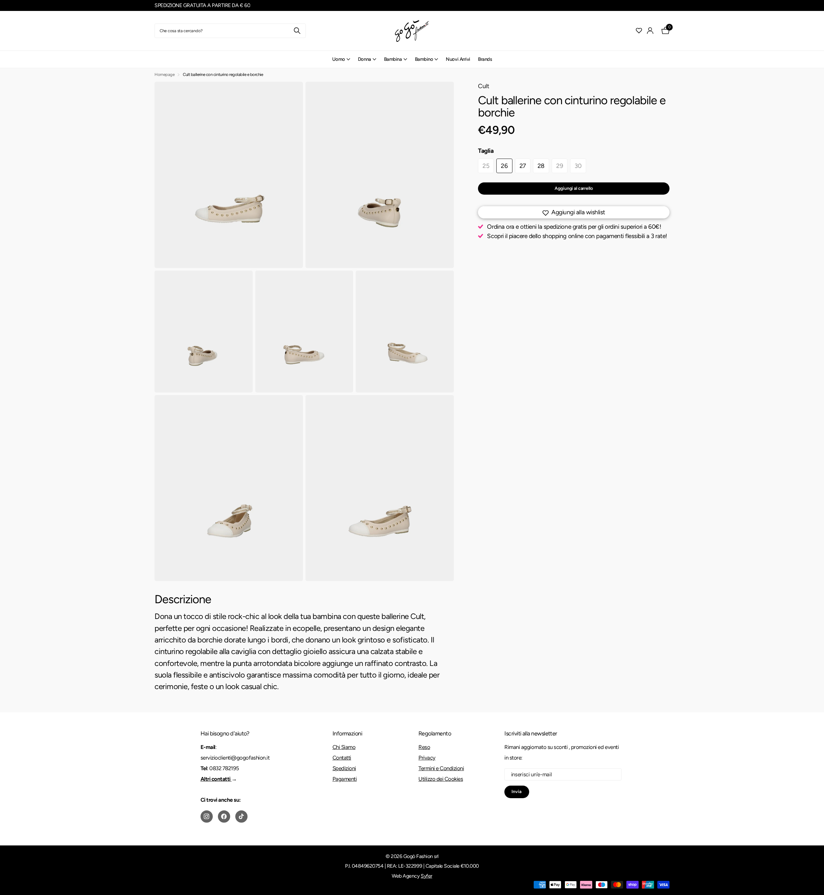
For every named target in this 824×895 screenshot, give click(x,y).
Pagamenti (344, 779)
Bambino (424, 59)
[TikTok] (241, 816)
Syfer (426, 876)
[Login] (650, 30)
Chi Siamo (344, 747)
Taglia (486, 150)
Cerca (297, 30)
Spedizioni (344, 768)
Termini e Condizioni (441, 768)
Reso (424, 747)
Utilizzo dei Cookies (440, 779)
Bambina (393, 59)
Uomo (338, 59)
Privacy (426, 757)
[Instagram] (207, 816)
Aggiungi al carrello (574, 188)
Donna (364, 59)
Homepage (164, 74)
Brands (485, 59)
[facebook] (224, 816)
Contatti (341, 757)
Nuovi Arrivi (458, 59)
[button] (574, 212)
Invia (516, 791)
